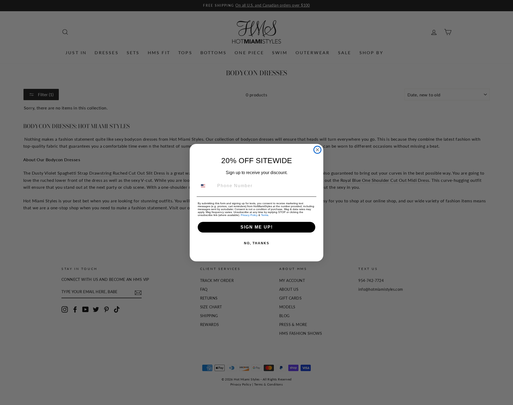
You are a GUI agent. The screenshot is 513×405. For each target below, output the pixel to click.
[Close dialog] (317, 150)
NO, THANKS (256, 243)
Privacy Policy (249, 215)
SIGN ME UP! (256, 227)
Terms (264, 215)
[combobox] (206, 186)
